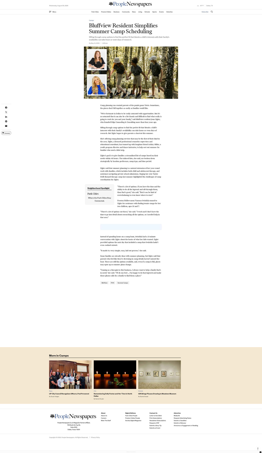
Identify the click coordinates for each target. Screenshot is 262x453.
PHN (112, 283)
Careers (103, 418)
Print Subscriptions (156, 418)
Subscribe (205, 12)
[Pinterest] (6, 121)
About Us (104, 415)
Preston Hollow (106, 12)
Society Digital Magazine (133, 420)
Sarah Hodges (55, 396)
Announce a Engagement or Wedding (186, 425)
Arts (95, 391)
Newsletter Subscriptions (158, 420)
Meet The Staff (106, 420)
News (134, 12)
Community (126, 12)
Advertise (169, 12)
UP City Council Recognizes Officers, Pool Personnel (69, 393)
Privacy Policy (95, 437)
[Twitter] (6, 112)
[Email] (6, 126)
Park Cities (95, 12)
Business (116, 12)
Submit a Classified (180, 420)
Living (140, 12)
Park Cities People (131, 415)
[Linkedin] (6, 117)
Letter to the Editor (156, 415)
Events (161, 12)
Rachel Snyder (99, 399)
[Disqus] (131, 315)
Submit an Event (155, 428)
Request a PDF (154, 423)
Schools (147, 12)
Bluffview (104, 283)
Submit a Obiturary (180, 423)
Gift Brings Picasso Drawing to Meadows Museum (157, 393)
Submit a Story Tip (155, 425)
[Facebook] (6, 108)
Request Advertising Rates (182, 418)
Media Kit (177, 415)
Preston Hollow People (132, 418)
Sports (154, 12)
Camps (91, 20)
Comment (7, 133)
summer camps (123, 283)
